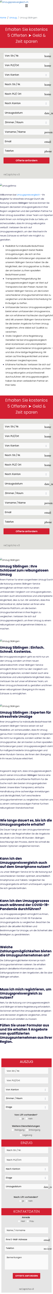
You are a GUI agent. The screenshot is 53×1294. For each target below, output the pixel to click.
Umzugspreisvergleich (28, 194)
